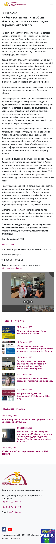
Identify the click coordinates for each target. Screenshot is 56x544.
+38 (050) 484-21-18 (11, 507)
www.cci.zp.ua (8, 244)
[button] (24, 301)
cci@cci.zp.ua (15, 512)
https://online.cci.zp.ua (12, 268)
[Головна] (15, 4)
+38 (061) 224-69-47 (11, 502)
